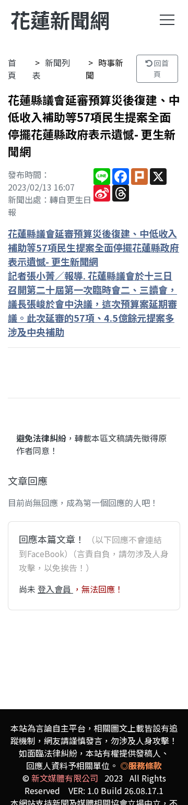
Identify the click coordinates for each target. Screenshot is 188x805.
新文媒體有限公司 (64, 778)
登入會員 (55, 589)
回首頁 (160, 68)
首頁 (12, 68)
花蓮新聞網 (60, 19)
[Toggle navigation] (167, 20)
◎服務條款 (141, 765)
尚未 (28, 589)
